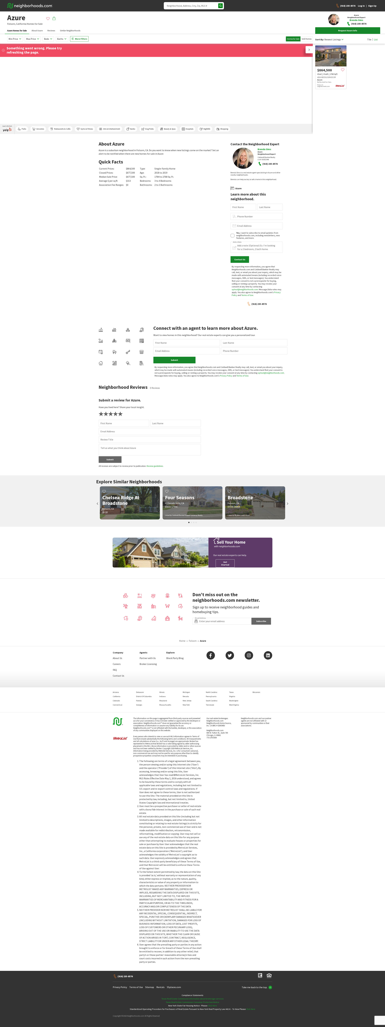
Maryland (163, 700)
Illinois (161, 692)
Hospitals (189, 129)
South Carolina (211, 700)
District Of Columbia (144, 696)
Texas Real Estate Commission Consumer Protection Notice (192, 1002)
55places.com (174, 987)
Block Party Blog (175, 658)
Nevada (186, 696)
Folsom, (11, 23)
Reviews (51, 30)
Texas (231, 692)
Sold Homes (306, 39)
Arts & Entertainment (111, 129)
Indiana (162, 696)
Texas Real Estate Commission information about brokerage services (193, 998)
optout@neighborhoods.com (245, 289)
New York (186, 705)
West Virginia (234, 705)
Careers (117, 663)
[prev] (318, 55)
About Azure (37, 30)
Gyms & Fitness (87, 129)
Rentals (160, 987)
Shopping (224, 129)
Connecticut (117, 705)
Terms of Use (247, 295)
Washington (233, 700)
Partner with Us (148, 658)
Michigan (186, 692)
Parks (24, 129)
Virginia (232, 696)
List (376, 39)
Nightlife (206, 129)
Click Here (212, 1005)
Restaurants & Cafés (62, 129)
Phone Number (245, 216)
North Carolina (211, 692)
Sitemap (149, 987)
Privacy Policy (226, 375)
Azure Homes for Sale (17, 30)
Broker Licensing (148, 663)
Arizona (116, 692)
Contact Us (118, 675)
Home (182, 640)
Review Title (106, 439)
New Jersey (187, 700)
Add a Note (237, 242)
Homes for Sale (293, 39)
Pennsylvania (211, 696)
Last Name (264, 207)
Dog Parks (149, 129)
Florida (139, 700)
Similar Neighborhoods (70, 30)
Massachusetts (165, 705)
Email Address (244, 226)
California (21, 23)
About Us (117, 658)
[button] (309, 49)
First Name (238, 207)
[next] (343, 55)
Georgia (139, 705)
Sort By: (319, 39)
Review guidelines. (155, 466)
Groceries (40, 129)
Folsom (193, 640)
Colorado (116, 700)
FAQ (115, 669)
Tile (369, 39)
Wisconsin (256, 692)
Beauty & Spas (170, 129)
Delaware (140, 692)
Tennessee (210, 705)
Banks (132, 129)
